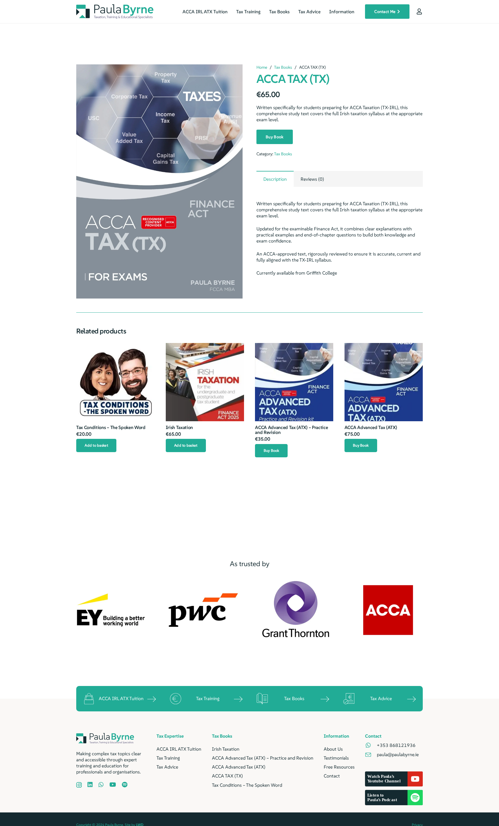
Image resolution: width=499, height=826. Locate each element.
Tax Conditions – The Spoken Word (111, 427)
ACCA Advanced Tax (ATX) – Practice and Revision (291, 429)
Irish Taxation (179, 427)
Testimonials (336, 758)
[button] (233, 73)
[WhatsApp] (101, 785)
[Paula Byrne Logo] (114, 11)
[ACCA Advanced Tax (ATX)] (384, 382)
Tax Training (207, 698)
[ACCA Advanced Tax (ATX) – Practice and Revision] (294, 382)
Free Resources (339, 767)
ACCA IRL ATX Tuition (121, 698)
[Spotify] (124, 785)
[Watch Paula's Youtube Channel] (394, 779)
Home (261, 67)
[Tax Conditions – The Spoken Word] (115, 382)
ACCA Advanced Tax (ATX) (371, 427)
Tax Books (283, 67)
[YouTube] (112, 785)
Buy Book (274, 136)
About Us (333, 749)
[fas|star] (371, 745)
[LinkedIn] (90, 785)
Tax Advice (381, 698)
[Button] (419, 11)
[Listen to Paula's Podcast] (394, 797)
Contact (332, 776)
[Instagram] (79, 785)
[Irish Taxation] (205, 382)
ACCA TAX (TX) (227, 776)
